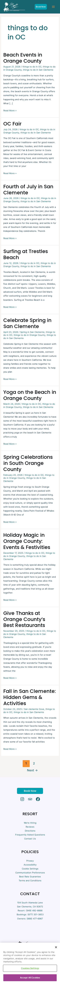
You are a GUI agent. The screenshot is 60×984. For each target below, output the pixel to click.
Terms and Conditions (30, 880)
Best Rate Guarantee (30, 876)
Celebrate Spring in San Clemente (27, 323)
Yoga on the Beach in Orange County (29, 395)
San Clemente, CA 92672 (30, 906)
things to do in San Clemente (38, 69)
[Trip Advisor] (30, 799)
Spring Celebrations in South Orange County (28, 463)
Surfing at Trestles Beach (25, 254)
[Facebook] (38, 799)
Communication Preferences (30, 872)
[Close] (56, 947)
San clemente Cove (34, 709)
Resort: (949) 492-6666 (30, 910)
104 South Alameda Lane (30, 902)
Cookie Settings (30, 868)
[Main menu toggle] (53, 6)
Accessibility (30, 864)
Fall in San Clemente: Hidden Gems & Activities (29, 697)
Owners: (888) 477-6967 (30, 918)
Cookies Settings (30, 968)
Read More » (9, 110)
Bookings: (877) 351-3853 (30, 914)
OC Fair (12, 123)
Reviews (30, 826)
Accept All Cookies (30, 977)
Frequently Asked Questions (30, 834)
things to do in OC (32, 66)
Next (32, 770)
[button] (41, 7)
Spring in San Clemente (32, 332)
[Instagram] (22, 799)
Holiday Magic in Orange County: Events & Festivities (26, 541)
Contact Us (30, 838)
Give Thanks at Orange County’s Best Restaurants (24, 619)
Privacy (30, 860)
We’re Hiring (30, 822)
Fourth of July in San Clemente (28, 189)
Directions (30, 830)
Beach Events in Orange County (22, 57)
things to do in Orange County (29, 335)
